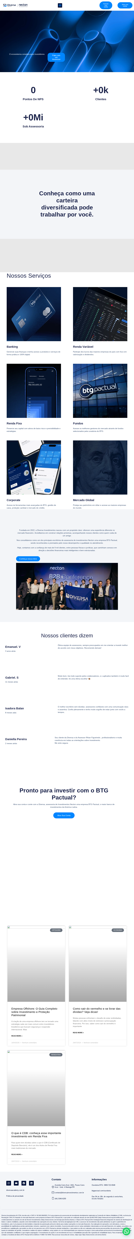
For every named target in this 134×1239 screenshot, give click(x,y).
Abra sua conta (64, 815)
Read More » (16, 1036)
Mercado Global (83, 500)
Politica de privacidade (14, 1196)
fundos (78, 423)
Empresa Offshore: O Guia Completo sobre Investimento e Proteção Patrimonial (34, 1012)
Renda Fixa (14, 423)
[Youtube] (16, 1183)
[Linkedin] (31, 1183)
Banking (12, 346)
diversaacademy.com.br (15, 1190)
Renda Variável (83, 346)
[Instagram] (8, 1183)
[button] (60, 5)
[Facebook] (23, 1183)
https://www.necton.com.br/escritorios (94, 1234)
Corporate (13, 500)
